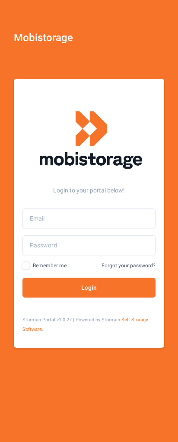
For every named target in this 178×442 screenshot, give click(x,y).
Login (89, 287)
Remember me (50, 266)
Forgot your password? (129, 266)
